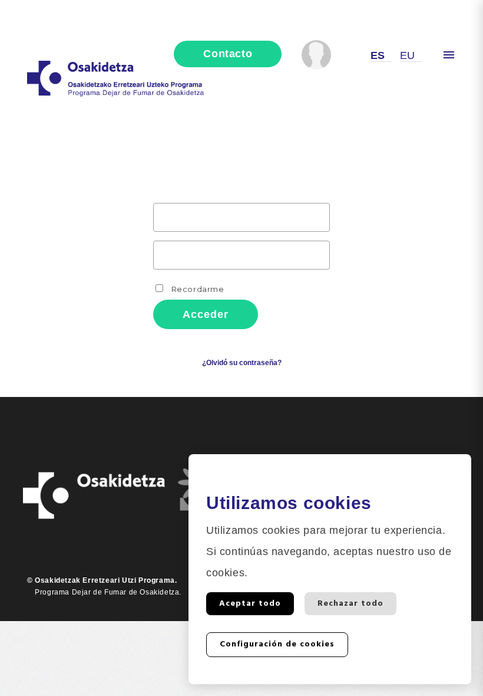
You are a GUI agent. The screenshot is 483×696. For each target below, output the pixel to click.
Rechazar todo (350, 603)
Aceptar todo (250, 603)
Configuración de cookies (277, 644)
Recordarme (196, 289)
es (377, 55)
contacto (227, 54)
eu (407, 55)
